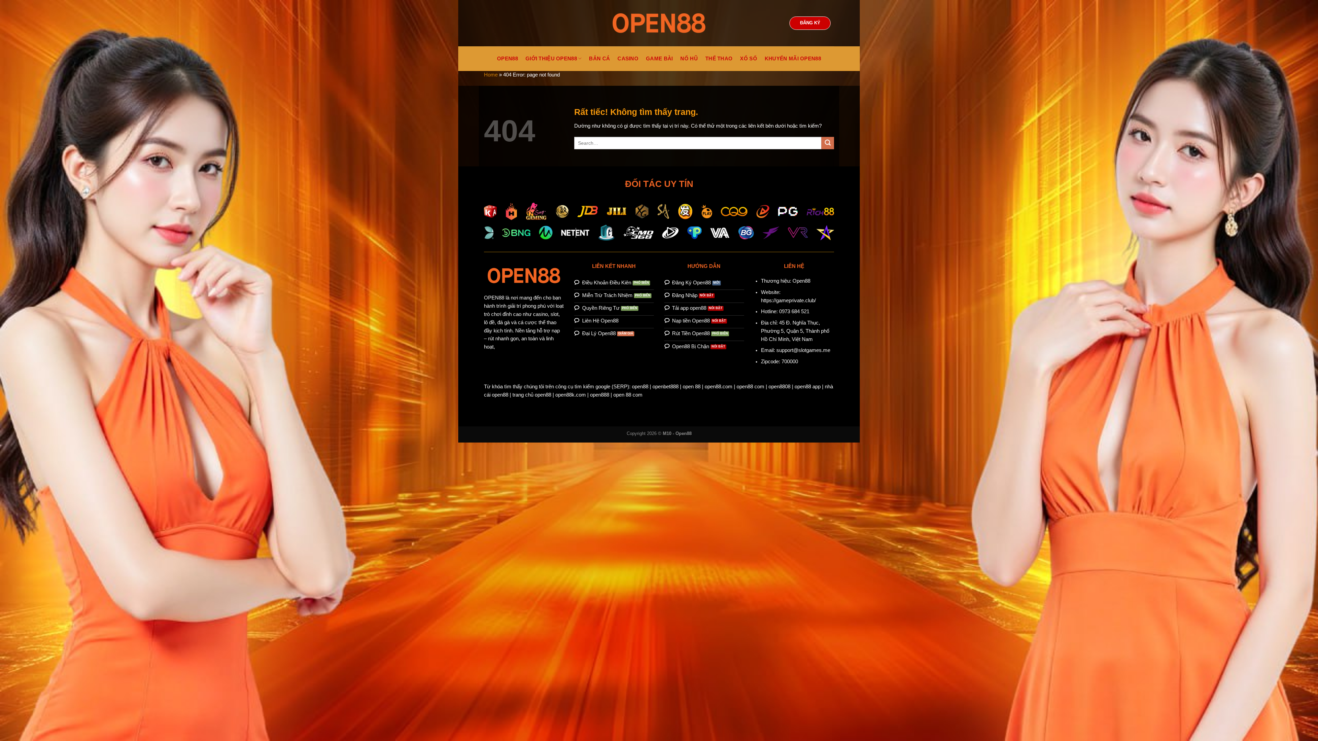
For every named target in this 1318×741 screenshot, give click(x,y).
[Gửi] (827, 143)
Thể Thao (718, 58)
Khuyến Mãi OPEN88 (793, 58)
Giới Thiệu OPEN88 (551, 58)
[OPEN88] (659, 23)
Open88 (801, 281)
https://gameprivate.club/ (788, 300)
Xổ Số (748, 58)
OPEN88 (507, 58)
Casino (627, 58)
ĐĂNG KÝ (810, 23)
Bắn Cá (599, 58)
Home (491, 75)
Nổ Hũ (689, 58)
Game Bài (659, 58)
